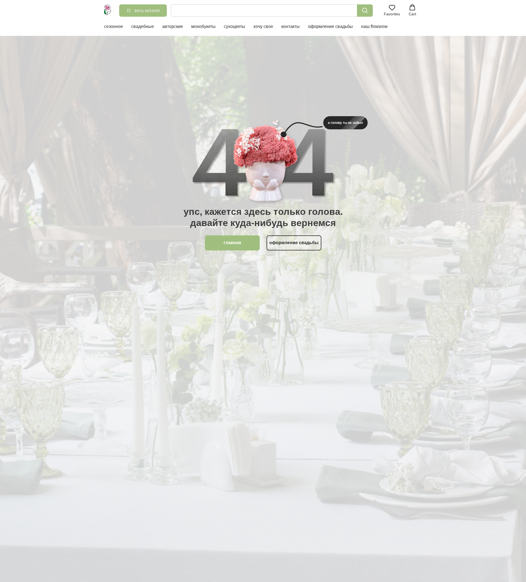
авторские (172, 26)
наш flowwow (374, 26)
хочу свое (263, 26)
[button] (392, 10)
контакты (290, 26)
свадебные (142, 26)
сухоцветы (234, 26)
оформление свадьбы (330, 26)
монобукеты (203, 26)
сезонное (113, 26)
